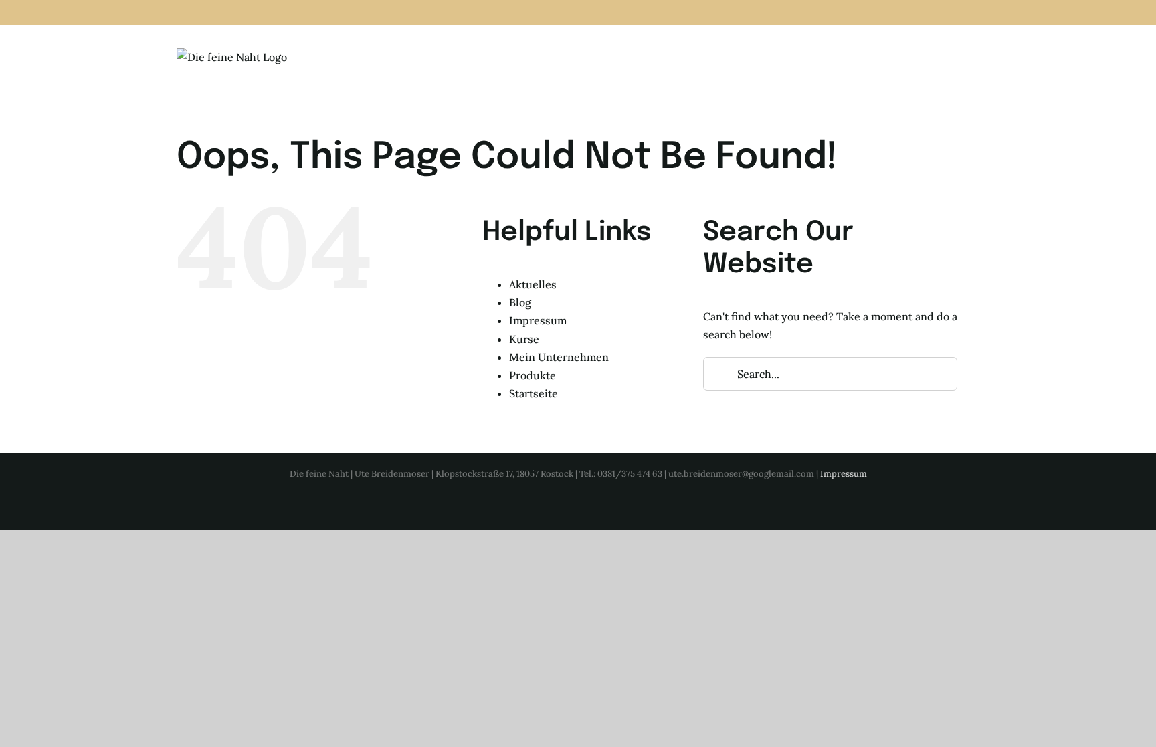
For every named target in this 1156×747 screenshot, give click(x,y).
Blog (520, 302)
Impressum (538, 320)
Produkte (532, 375)
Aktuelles (533, 284)
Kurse (524, 339)
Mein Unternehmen (559, 357)
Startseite (533, 393)
